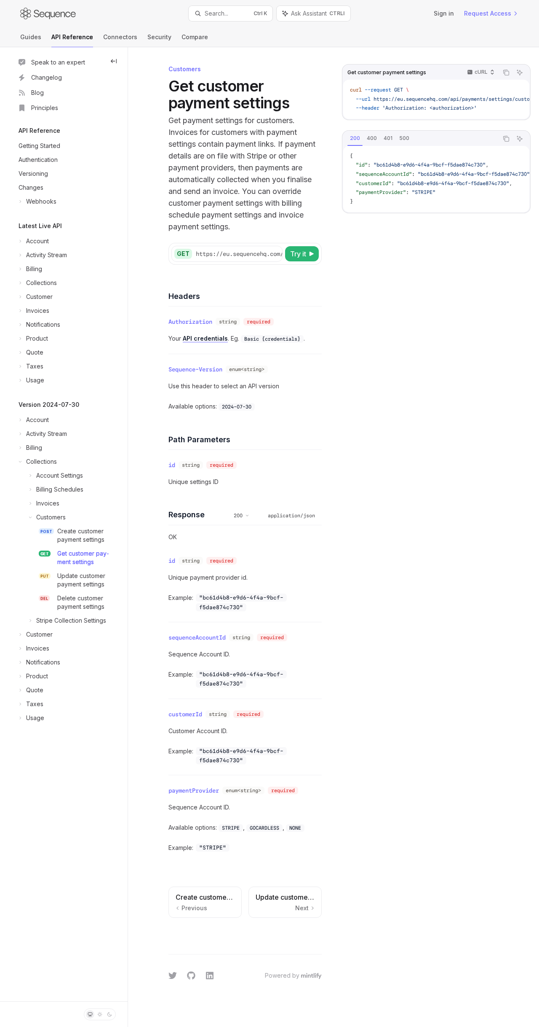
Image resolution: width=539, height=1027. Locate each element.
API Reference (72, 36)
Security (159, 36)
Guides (30, 36)
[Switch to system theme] (90, 1014)
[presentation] (436, 99)
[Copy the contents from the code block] (506, 72)
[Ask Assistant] (519, 72)
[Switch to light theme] (100, 1014)
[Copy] (274, 253)
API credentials (205, 338)
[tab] (355, 138)
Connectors (120, 36)
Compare (194, 36)
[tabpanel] (436, 179)
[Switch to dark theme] (109, 1014)
